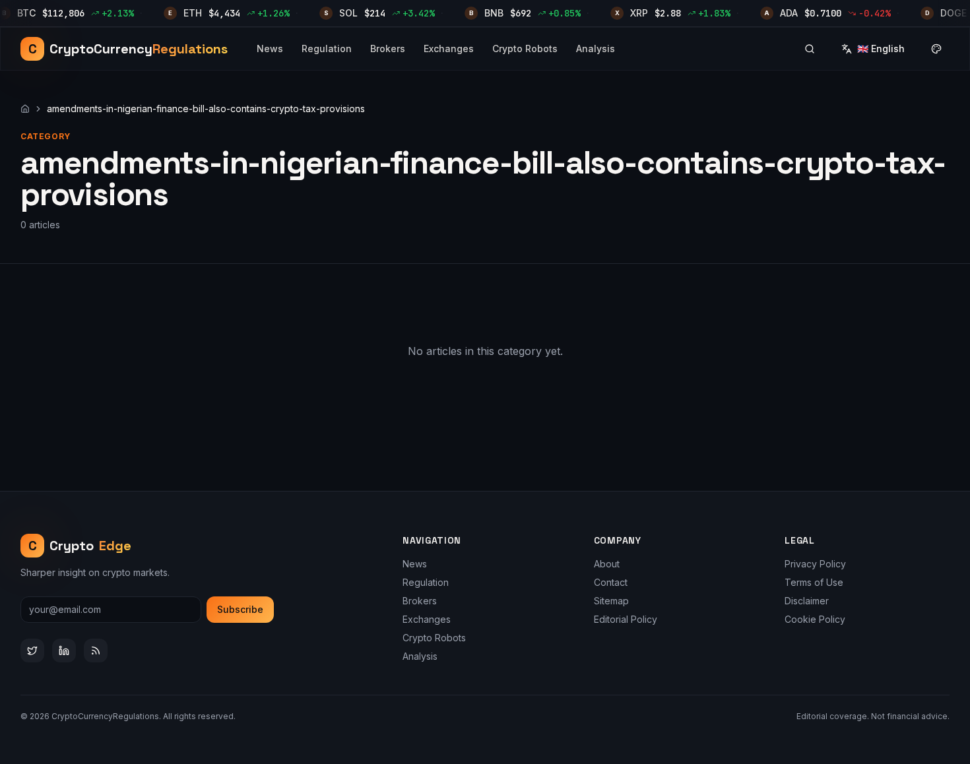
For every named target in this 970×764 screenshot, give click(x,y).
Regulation (327, 48)
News (270, 48)
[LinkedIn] (64, 650)
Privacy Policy (815, 563)
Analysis (595, 48)
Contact (611, 582)
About (607, 563)
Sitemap (611, 600)
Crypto (80, 545)
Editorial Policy (625, 619)
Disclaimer (807, 600)
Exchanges (449, 48)
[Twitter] (32, 650)
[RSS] (96, 650)
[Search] (809, 49)
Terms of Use (814, 582)
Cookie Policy (815, 619)
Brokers (387, 48)
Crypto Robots (525, 48)
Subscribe (240, 609)
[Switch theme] (936, 49)
